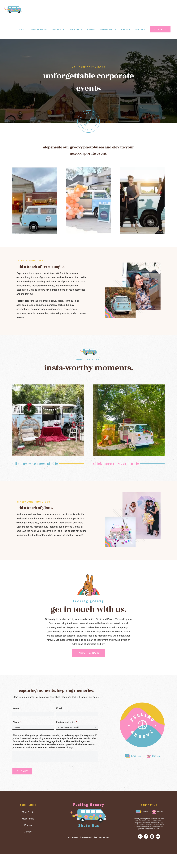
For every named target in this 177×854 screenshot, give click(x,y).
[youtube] (140, 836)
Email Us (136, 756)
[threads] (158, 835)
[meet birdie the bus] (48, 385)
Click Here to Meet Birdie (35, 463)
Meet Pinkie (28, 818)
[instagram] (152, 836)
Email (60, 708)
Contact (28, 831)
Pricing (28, 825)
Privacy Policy (97, 837)
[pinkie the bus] (129, 385)
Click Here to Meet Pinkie (116, 463)
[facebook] (146, 836)
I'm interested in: (66, 722)
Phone (16, 722)
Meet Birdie (28, 812)
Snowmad (106, 837)
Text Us (156, 756)
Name (16, 708)
